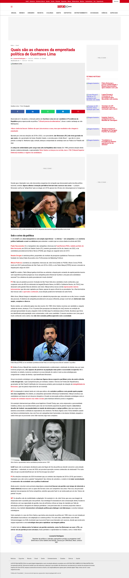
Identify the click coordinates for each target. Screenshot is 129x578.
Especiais (114, 13)
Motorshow (75, 1)
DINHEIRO (31, 13)
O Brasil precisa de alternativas (49, 121)
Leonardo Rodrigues (19, 58)
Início (12, 45)
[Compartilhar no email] (78, 111)
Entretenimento (80, 13)
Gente (52, 1)
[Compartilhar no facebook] (17, 111)
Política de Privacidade (17, 573)
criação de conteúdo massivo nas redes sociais (27, 399)
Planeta (58, 1)
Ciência (104, 13)
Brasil (13, 13)
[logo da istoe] (64, 6)
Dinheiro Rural (40, 1)
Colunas (49, 13)
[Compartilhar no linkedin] (32, 111)
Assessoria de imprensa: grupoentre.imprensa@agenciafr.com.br (43, 573)
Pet (94, 1)
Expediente (100, 1)
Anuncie (116, 1)
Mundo (22, 13)
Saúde (48, 1)
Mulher (82, 1)
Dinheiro (32, 1)
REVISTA (40, 13)
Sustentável (88, 1)
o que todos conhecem (30, 292)
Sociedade (94, 13)
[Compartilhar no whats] (48, 111)
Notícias (13, 558)
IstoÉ (27, 1)
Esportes (63, 1)
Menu (69, 1)
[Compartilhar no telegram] (63, 111)
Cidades (62, 558)
